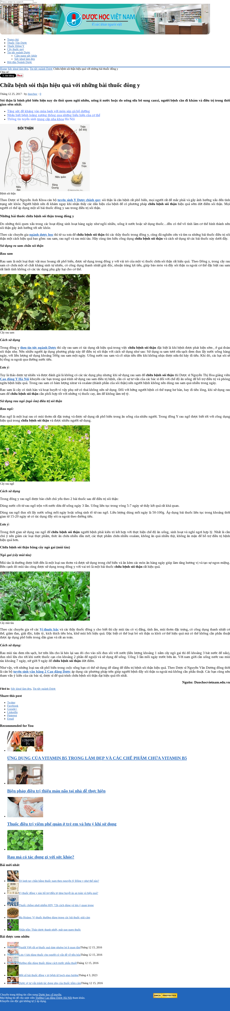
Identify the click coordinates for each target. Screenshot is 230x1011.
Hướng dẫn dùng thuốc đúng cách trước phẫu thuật (48, 963)
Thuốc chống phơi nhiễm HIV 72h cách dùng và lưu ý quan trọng (56, 905)
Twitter (11, 702)
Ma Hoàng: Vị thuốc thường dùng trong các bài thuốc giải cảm (54, 917)
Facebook (12, 705)
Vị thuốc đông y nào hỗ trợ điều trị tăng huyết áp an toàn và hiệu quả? (58, 893)
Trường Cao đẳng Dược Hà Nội (53, 997)
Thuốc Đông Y (15, 46)
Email (10, 718)
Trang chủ (13, 39)
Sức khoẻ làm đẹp (24, 58)
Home (3, 68)
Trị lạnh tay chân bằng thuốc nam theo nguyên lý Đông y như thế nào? (59, 880)
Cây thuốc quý (15, 49)
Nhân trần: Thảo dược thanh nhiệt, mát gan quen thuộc (50, 929)
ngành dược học (41, 234)
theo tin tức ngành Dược (38, 347)
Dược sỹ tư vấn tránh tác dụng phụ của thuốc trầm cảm (50, 983)
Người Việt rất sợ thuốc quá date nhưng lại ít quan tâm (49, 947)
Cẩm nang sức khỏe (25, 55)
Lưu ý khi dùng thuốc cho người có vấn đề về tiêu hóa (49, 954)
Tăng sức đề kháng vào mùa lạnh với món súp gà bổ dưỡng (48, 111)
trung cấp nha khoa (50, 119)
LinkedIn (12, 712)
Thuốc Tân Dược (17, 42)
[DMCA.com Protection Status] (165, 997)
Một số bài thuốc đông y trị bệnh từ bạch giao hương (49, 975)
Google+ (12, 709)
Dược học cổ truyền (50, 994)
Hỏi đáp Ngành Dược (19, 62)
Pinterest (12, 715)
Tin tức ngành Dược (18, 52)
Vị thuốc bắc (49, 629)
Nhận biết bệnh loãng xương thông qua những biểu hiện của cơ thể (53, 115)
